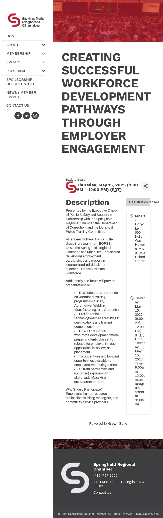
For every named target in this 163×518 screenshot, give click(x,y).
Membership (18, 53)
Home (11, 36)
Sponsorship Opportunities (20, 82)
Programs (16, 71)
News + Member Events (21, 95)
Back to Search (76, 179)
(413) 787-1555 (105, 475)
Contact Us (17, 105)
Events (13, 62)
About (12, 45)
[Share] (145, 186)
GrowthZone (117, 423)
